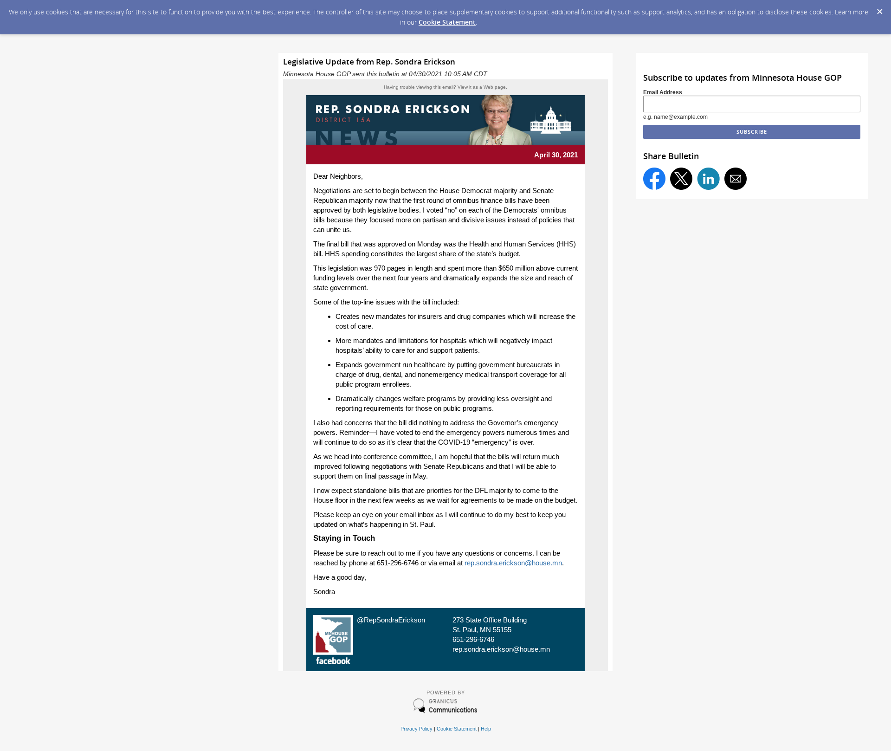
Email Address (662, 92)
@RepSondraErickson (391, 620)
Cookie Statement (447, 22)
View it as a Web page (482, 87)
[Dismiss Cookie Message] (879, 9)
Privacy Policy (416, 729)
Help (486, 729)
